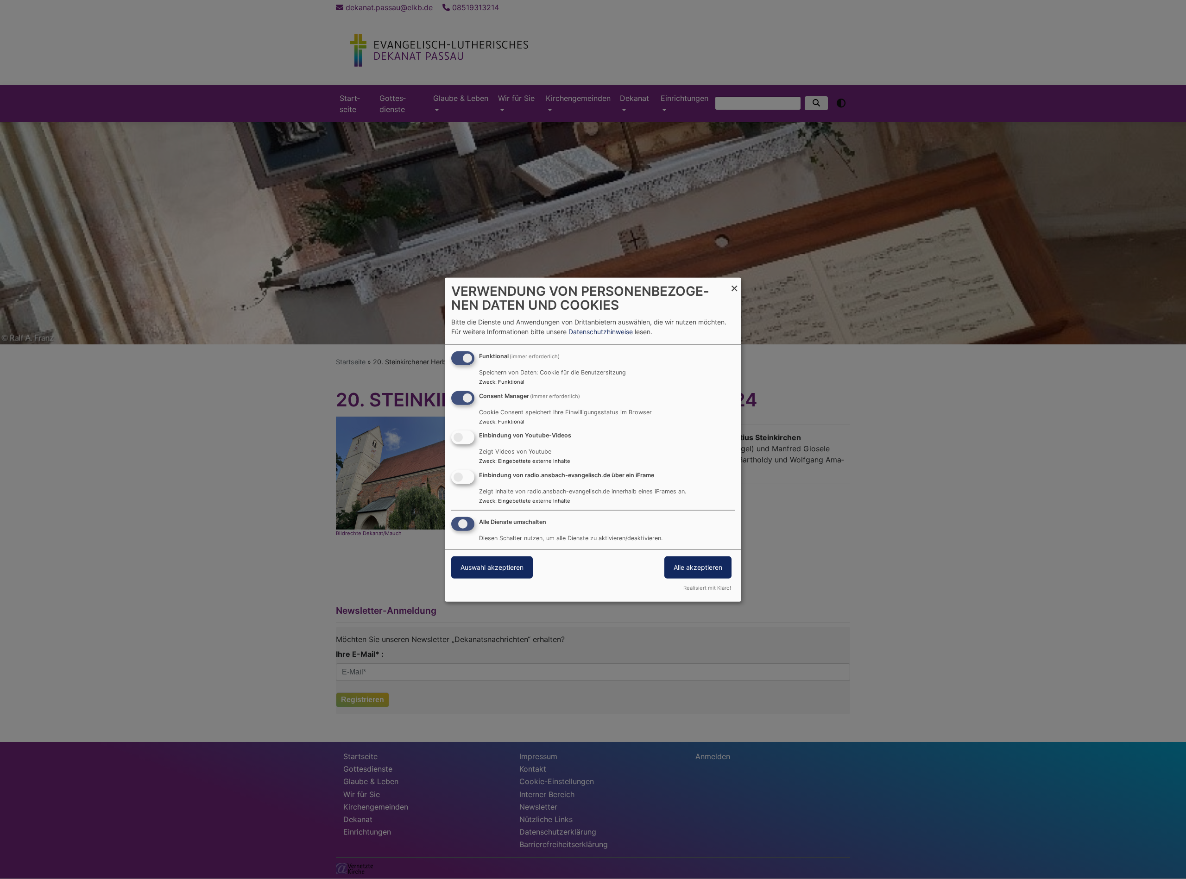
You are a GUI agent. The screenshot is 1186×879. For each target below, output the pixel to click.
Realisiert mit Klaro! (707, 588)
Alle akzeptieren (698, 567)
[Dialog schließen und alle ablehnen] (734, 283)
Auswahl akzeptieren (492, 567)
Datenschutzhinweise (600, 332)
